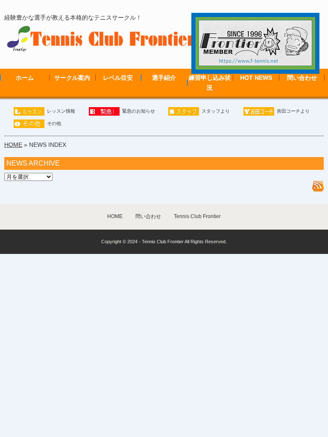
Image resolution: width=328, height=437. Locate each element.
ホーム (25, 77)
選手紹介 (164, 77)
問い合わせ (302, 77)
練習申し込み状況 (210, 82)
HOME (13, 144)
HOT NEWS (256, 77)
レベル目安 (118, 77)
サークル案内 (72, 77)
